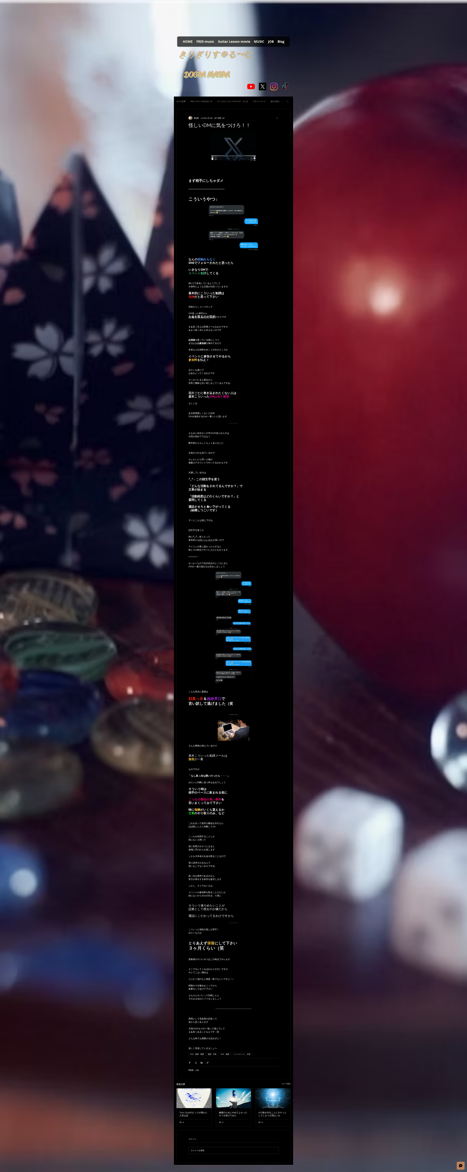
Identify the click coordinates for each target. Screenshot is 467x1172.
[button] (287, 101)
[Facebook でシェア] (190, 1062)
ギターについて (259, 101)
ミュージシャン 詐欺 (241, 1054)
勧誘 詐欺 (212, 1054)
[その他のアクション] (277, 118)
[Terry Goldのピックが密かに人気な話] (194, 1098)
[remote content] (233, 169)
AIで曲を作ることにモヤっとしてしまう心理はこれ (272, 1114)
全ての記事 (180, 101)
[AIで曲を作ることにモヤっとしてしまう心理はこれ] (273, 1098)
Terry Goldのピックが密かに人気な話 (193, 1114)
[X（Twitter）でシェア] (195, 1062)
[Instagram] (274, 86)
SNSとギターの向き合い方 (201, 101)
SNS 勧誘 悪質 (197, 1054)
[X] (262, 86)
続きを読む (275, 101)
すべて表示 (286, 1084)
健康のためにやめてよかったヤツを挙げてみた (233, 1114)
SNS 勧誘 (225, 1054)
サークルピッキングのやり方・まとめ (232, 101)
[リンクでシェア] (207, 1062)
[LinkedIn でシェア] (201, 1062)
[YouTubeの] (251, 86)
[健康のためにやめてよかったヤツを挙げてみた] (233, 1098)
